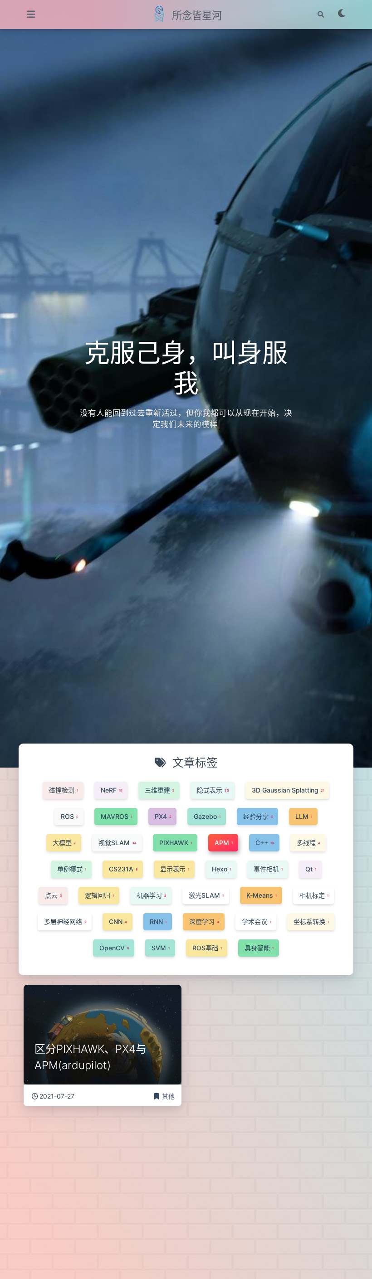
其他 (168, 1096)
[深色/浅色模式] (342, 14)
